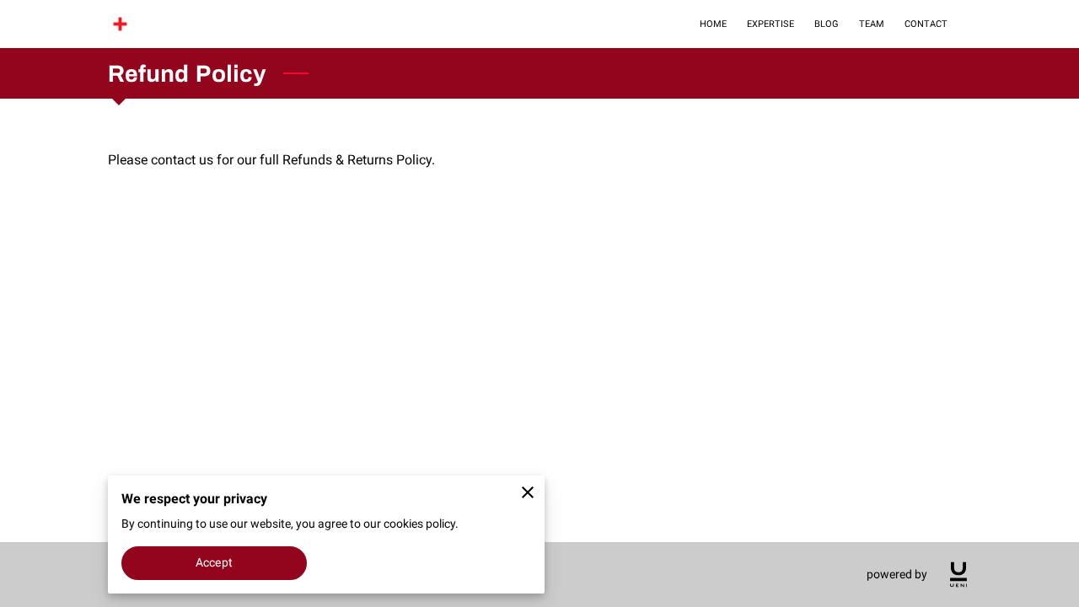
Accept (214, 562)
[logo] (958, 574)
